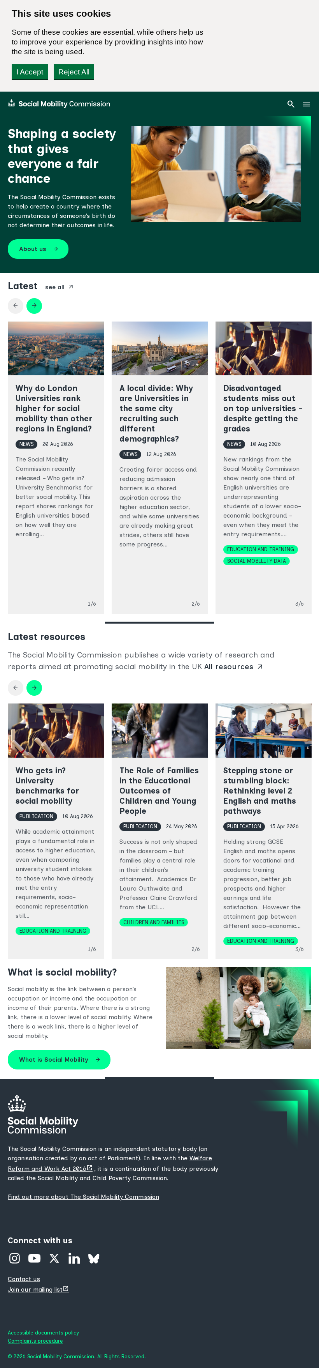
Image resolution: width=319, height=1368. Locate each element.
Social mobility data (256, 561)
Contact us (24, 1279)
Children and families (153, 922)
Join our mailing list (39, 1289)
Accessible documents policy (43, 1332)
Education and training (260, 549)
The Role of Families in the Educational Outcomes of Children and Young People (159, 791)
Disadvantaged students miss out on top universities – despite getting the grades (262, 408)
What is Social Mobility (60, 1060)
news (26, 444)
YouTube (34, 1258)
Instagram (14, 1258)
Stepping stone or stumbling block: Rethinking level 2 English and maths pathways (259, 791)
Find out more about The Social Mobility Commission (83, 1196)
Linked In (74, 1258)
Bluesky (94, 1258)
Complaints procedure (35, 1341)
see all (59, 287)
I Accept (29, 72)
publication (36, 816)
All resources (234, 667)
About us (39, 249)
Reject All (73, 72)
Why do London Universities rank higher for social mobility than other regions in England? (54, 408)
